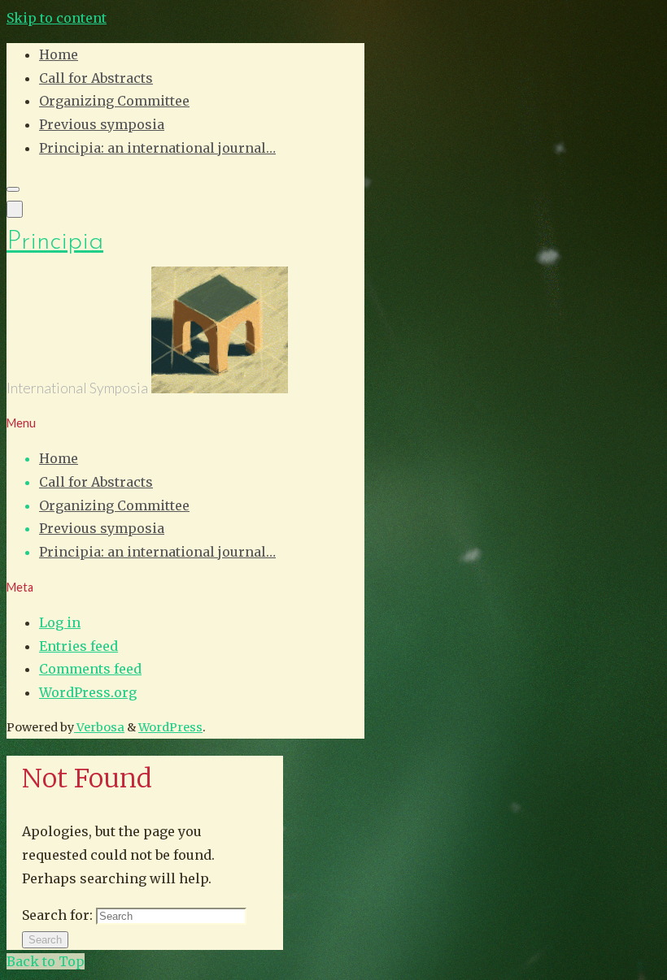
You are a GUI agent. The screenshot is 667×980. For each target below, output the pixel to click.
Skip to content (57, 18)
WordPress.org (88, 692)
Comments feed (90, 669)
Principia (55, 242)
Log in (60, 622)
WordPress (170, 727)
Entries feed (78, 646)
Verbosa (99, 727)
